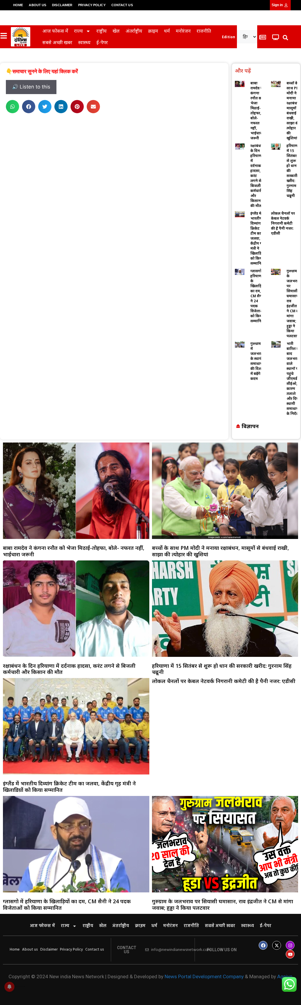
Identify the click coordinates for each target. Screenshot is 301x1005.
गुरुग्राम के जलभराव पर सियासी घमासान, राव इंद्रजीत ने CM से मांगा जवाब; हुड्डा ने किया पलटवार (293, 303)
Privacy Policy (91, 5)
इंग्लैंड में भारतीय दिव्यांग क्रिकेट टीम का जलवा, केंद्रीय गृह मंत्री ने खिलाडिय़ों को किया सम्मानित (257, 238)
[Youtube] (290, 954)
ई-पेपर (102, 42)
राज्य (78, 31)
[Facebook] (263, 945)
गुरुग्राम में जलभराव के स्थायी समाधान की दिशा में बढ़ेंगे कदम (257, 361)
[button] (285, 37)
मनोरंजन (183, 31)
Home (18, 5)
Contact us (122, 5)
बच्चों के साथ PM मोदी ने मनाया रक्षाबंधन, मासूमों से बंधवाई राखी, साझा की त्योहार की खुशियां (293, 111)
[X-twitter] (276, 945)
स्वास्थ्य (84, 42)
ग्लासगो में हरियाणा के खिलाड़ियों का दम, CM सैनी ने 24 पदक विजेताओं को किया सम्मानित (257, 295)
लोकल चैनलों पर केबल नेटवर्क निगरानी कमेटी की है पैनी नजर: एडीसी (283, 223)
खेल (116, 31)
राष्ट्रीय (101, 31)
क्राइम (153, 31)
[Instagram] (290, 945)
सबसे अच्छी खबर (57, 42)
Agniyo (284, 976)
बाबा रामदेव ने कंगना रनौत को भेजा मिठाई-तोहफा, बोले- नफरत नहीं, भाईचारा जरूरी (256, 111)
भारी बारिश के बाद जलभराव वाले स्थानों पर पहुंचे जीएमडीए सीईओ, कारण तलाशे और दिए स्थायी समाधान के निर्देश (293, 378)
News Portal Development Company (204, 976)
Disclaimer (62, 5)
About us (37, 5)
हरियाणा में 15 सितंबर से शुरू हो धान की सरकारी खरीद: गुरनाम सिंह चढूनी (222, 669)
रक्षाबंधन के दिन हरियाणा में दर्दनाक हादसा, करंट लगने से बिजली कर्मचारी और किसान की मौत (256, 175)
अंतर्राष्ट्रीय (134, 31)
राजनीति (204, 31)
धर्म (167, 31)
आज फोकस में (55, 31)
